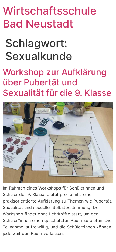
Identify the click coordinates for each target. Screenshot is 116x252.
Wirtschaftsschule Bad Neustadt (50, 17)
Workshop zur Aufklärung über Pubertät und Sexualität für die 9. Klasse (57, 82)
